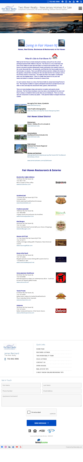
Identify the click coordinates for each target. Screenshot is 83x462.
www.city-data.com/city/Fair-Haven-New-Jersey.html (43, 111)
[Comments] (41, 406)
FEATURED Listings (43, 352)
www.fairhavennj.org (33, 105)
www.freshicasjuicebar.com (25, 216)
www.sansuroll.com (23, 282)
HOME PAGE (40, 349)
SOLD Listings (41, 359)
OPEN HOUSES (41, 366)
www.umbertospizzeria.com (25, 313)
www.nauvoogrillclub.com (24, 245)
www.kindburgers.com (24, 229)
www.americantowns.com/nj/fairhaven (39, 160)
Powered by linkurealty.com (74, 447)
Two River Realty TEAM (45, 356)
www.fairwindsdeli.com (24, 203)
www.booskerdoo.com (24, 184)
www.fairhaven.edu (33, 126)
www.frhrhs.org (32, 148)
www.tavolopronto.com (24, 300)
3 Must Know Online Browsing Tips (49, 372)
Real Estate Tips (42, 369)
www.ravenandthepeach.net (25, 262)
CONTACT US (40, 362)
